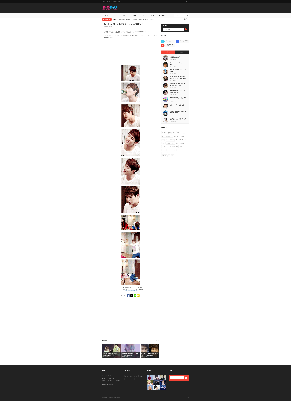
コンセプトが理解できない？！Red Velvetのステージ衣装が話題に (178, 98)
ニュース (152, 15)
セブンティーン (169, 136)
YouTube (133, 15)
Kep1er (182, 136)
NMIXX (163, 143)
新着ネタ (182, 52)
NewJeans (182, 143)
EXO (186, 139)
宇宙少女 (173, 150)
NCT (163, 136)
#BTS (115, 15)
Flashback (162, 15)
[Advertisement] (161, 8)
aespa (176, 136)
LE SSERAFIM (174, 146)
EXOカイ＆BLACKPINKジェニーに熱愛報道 (178, 70)
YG (168, 155)
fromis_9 (181, 146)
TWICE (164, 133)
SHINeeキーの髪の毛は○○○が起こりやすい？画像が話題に (111, 354)
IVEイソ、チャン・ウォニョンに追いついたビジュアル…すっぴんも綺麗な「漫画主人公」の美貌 (178, 78)
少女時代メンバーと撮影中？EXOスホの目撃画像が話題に (178, 56)
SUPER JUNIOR (179, 153)
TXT (163, 139)
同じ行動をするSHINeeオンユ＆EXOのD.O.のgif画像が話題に (130, 354)
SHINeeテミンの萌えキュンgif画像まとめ (149, 354)
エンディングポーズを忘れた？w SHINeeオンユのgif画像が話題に (177, 105)
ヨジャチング (165, 153)
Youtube (141, 376)
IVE (178, 133)
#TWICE (136, 376)
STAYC (167, 139)
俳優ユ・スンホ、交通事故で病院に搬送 (178, 63)
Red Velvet (179, 140)
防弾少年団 (171, 133)
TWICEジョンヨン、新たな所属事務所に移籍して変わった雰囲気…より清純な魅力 (137, 19)
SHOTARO (164, 155)
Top (188, 397)
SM (169, 150)
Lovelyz (164, 150)
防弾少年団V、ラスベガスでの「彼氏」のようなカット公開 (177, 84)
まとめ (142, 15)
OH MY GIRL (179, 150)
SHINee (185, 150)
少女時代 (183, 133)
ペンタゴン (172, 153)
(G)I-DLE (172, 139)
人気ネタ (168, 52)
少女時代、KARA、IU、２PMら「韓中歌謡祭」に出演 (178, 111)
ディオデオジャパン (106, 1)
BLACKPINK (170, 143)
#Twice (123, 15)
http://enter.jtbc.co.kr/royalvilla (131, 290)
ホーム (106, 15)
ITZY (177, 143)
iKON (172, 155)
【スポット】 (165, 146)
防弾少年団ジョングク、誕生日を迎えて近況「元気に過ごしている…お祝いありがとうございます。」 (178, 92)
